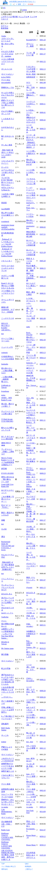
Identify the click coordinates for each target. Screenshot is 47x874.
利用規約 (28, 866)
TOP (3, 864)
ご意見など (29, 869)
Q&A (26, 864)
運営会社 (4, 869)
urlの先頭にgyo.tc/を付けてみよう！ (22, 1)
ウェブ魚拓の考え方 (8, 866)
